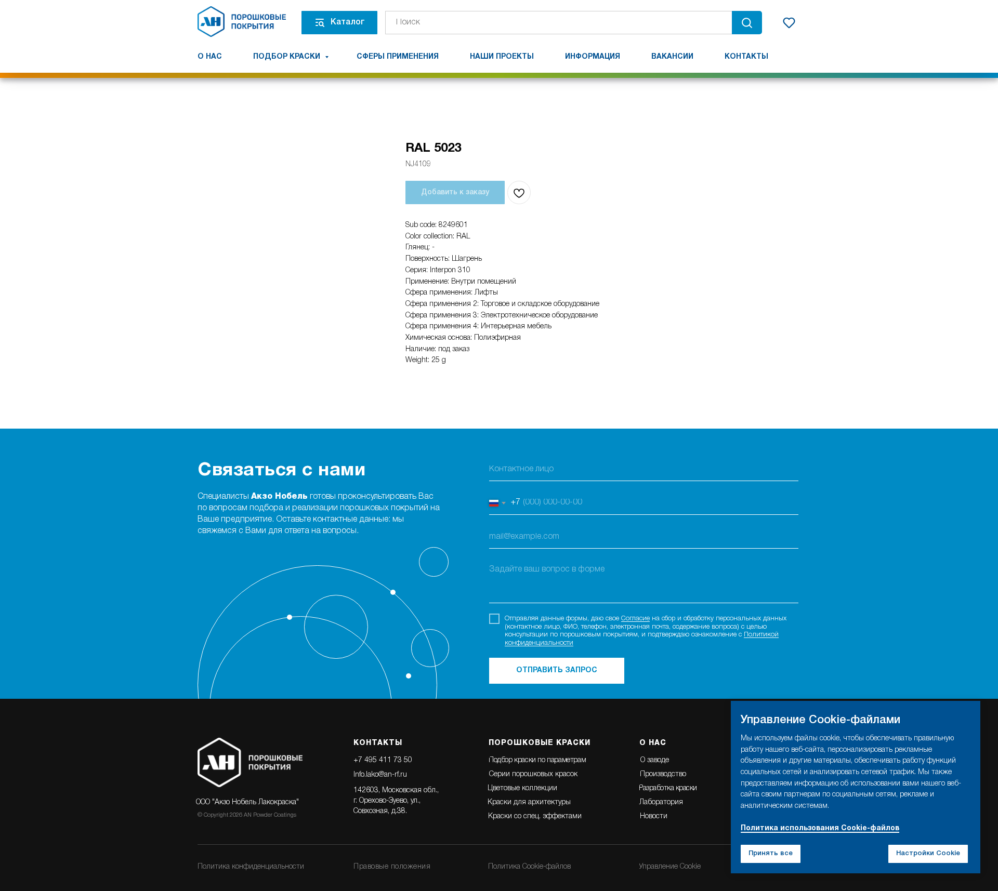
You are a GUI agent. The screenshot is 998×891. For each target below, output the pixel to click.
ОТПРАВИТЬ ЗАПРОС (556, 670)
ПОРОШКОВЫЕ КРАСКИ (539, 743)
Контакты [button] (746, 57)
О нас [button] (210, 57)
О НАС (652, 743)
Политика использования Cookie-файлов (820, 828)
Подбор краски (287, 57)
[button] (789, 22)
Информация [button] (592, 57)
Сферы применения (398, 57)
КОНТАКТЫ (377, 743)
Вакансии (672, 57)
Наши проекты (502, 57)
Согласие (635, 618)
